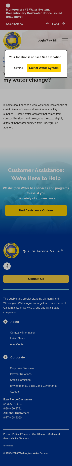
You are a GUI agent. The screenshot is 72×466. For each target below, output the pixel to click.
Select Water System (44, 68)
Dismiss (18, 68)
